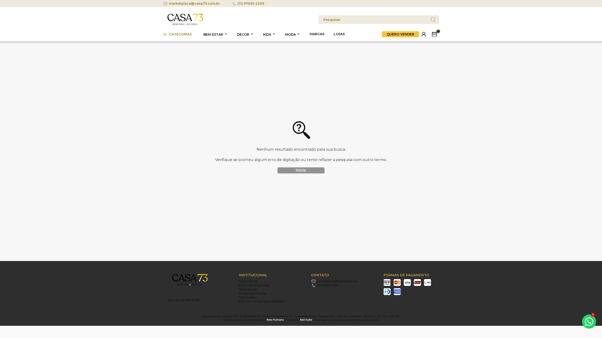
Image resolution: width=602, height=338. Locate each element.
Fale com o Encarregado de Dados (262, 301)
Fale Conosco (248, 297)
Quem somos (248, 281)
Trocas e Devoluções (252, 293)
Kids (267, 34)
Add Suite (306, 319)
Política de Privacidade (254, 285)
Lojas (339, 34)
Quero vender (400, 34)
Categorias (180, 34)
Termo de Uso (248, 289)
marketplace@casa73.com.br (194, 3)
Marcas (317, 34)
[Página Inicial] (185, 25)
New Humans (275, 319)
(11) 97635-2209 (251, 3)
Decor (243, 34)
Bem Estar (213, 34)
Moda (290, 34)
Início (301, 170)
